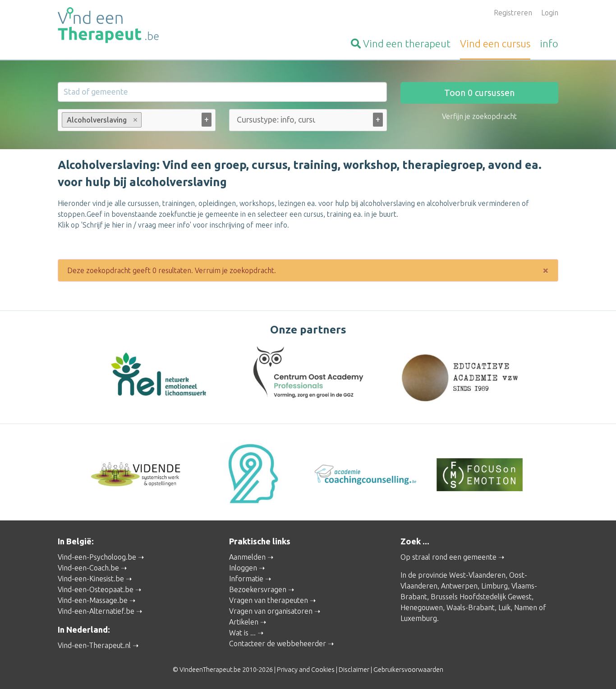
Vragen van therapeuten (268, 600)
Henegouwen (421, 607)
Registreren (513, 13)
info (549, 43)
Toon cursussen (479, 92)
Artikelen (243, 622)
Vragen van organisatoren (271, 611)
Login (549, 13)
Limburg (494, 586)
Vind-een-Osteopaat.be (95, 589)
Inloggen (243, 568)
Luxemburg (418, 618)
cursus (495, 43)
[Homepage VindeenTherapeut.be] (137, 25)
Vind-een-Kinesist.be (91, 579)
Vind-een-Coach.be (88, 568)
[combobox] (137, 122)
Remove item (135, 120)
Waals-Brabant (470, 607)
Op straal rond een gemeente (448, 557)
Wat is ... (242, 633)
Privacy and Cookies (306, 669)
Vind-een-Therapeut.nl (94, 645)
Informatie (246, 579)
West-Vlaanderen (477, 575)
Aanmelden (247, 557)
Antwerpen (459, 586)
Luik (504, 607)
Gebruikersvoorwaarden (408, 669)
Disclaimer (354, 669)
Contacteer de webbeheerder (277, 643)
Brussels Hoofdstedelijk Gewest (481, 597)
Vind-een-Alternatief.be (96, 611)
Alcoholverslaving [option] (94, 120)
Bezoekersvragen (257, 589)
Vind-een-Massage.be (93, 600)
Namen (525, 607)
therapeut (407, 43)
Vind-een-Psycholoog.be (97, 557)
